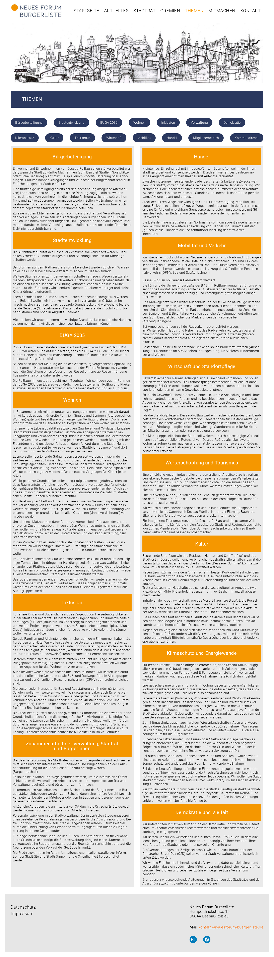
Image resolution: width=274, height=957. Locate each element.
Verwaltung (199, 122)
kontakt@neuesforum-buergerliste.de (231, 927)
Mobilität (144, 138)
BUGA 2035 (109, 122)
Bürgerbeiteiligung (29, 122)
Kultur (54, 138)
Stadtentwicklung (72, 122)
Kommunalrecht (247, 138)
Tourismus (82, 138)
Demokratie (232, 122)
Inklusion (168, 122)
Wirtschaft (114, 138)
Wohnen (139, 122)
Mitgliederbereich (206, 138)
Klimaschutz (24, 138)
